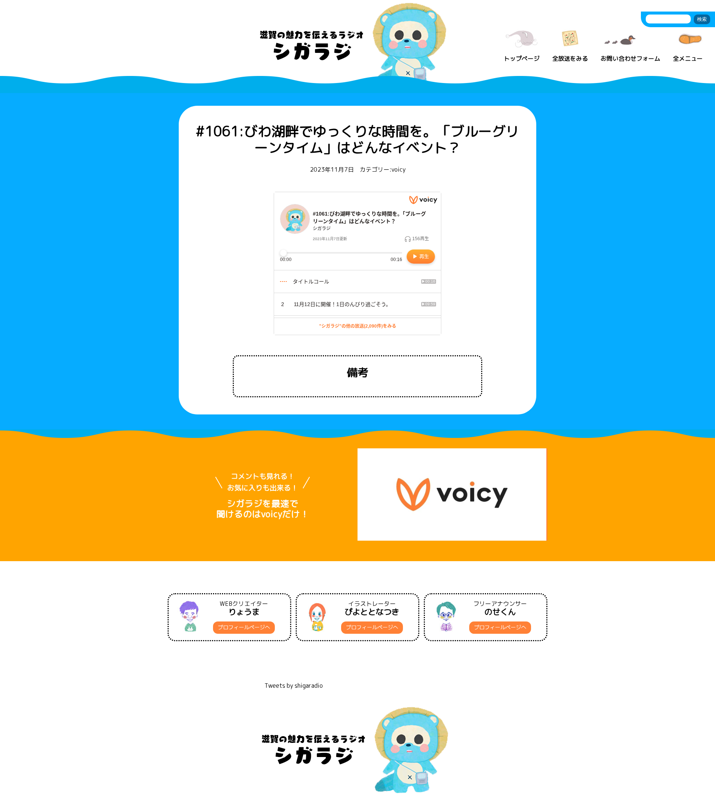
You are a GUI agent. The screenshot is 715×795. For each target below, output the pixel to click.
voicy (398, 169)
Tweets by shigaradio (293, 685)
